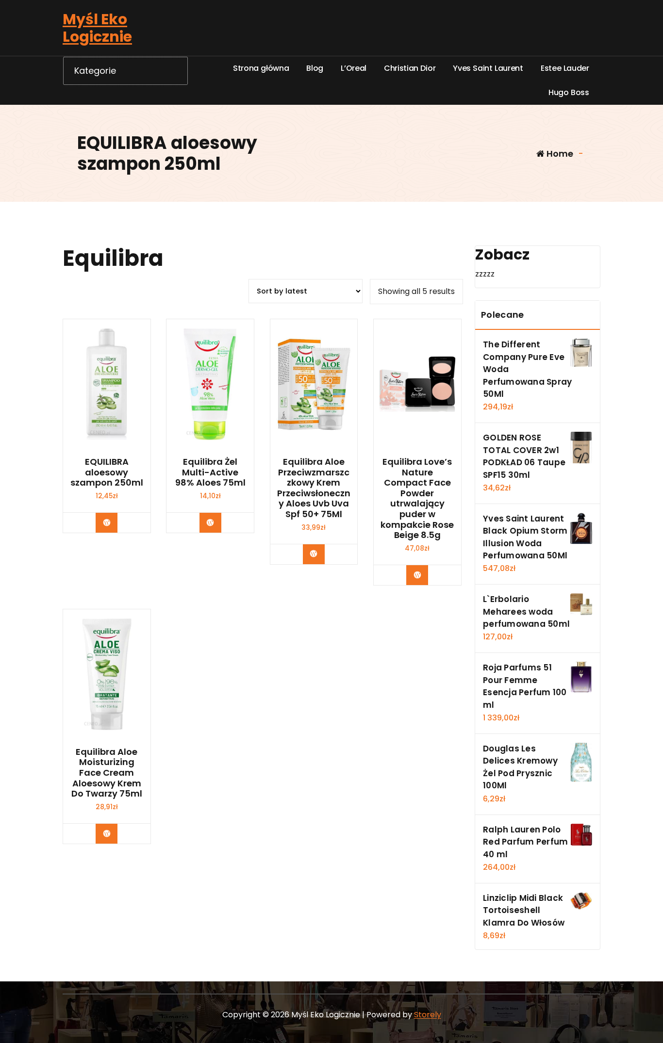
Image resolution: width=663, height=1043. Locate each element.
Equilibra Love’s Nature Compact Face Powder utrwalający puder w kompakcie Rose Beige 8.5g (417, 498)
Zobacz (113, 522)
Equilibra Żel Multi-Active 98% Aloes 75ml (210, 472)
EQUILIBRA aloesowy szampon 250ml (106, 472)
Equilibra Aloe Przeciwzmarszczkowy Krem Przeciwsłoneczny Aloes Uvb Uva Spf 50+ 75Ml (313, 488)
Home (559, 153)
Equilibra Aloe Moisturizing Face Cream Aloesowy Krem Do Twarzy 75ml (106, 773)
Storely (427, 1014)
